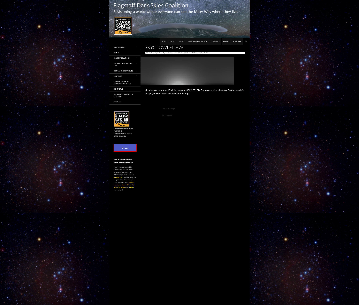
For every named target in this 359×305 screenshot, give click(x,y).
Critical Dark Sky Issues (123, 71)
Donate (226, 41)
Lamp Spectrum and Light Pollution (192, 53)
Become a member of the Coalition (124, 95)
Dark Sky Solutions (122, 58)
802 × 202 (168, 53)
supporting (118, 177)
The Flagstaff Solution (197, 41)
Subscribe (237, 41)
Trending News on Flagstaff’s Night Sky (122, 82)
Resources (118, 76)
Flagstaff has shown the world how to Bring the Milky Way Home (124, 184)
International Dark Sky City (123, 64)
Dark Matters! (119, 47)
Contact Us (118, 89)
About (172, 41)
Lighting (214, 41)
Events (181, 41)
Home (164, 41)
